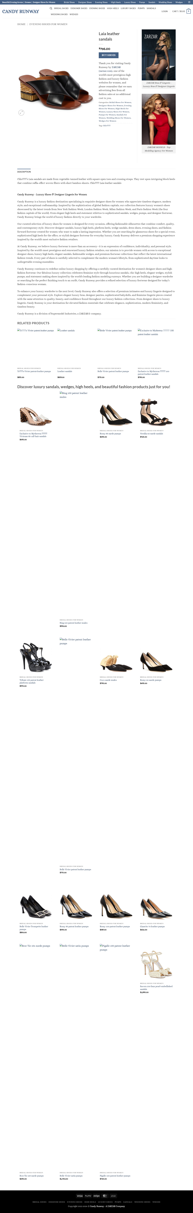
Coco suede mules (108, 680)
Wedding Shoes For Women (118, 118)
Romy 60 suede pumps (150, 680)
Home (21, 24)
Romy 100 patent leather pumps (115, 926)
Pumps (142, 2)
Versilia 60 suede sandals (151, 433)
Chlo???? (107, 125)
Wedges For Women (107, 121)
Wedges (179, 2)
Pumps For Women (107, 115)
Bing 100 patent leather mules (73, 623)
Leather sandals (64, 371)
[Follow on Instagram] (189, 2)
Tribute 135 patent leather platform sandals (32, 681)
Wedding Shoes (165, 2)
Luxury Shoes (130, 2)
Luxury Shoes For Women (117, 112)
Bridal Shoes (69, 2)
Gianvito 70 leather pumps (152, 926)
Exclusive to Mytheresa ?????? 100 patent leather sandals (153, 372)
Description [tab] (24, 172)
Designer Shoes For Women (111, 105)
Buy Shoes (109, 55)
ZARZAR (111, 1206)
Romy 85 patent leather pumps (74, 926)
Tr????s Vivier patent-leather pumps (34, 371)
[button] (51, 8)
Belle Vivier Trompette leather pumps (34, 928)
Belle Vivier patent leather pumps (113, 371)
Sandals (152, 2)
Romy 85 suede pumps (110, 433)
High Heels (116, 2)
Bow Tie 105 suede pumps (32, 1176)
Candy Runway (20, 11)
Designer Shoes (85, 2)
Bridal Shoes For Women (120, 102)
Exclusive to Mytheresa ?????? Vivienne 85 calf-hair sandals (33, 435)
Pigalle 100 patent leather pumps (115, 1176)
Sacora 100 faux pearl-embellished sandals (156, 987)
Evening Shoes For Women (48, 24)
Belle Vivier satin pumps (71, 1176)
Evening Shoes (101, 2)
